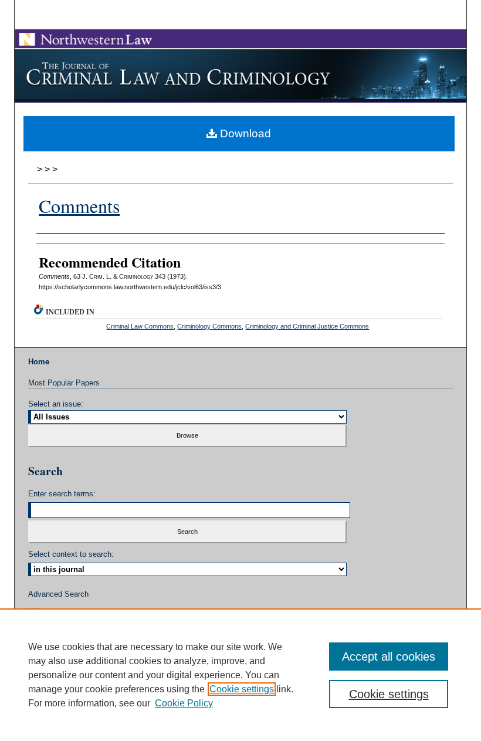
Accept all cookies (388, 656)
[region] (240, 674)
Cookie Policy (184, 703)
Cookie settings (241, 689)
